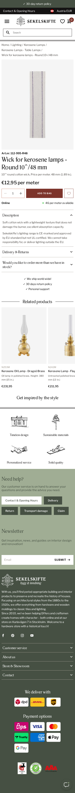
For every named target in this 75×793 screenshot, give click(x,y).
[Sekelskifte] (37, 581)
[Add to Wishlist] (68, 193)
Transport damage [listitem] (36, 510)
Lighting (17, 44)
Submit (60, 559)
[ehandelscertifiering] (36, 768)
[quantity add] (21, 193)
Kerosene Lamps (34, 44)
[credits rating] (51, 768)
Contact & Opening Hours (19, 11)
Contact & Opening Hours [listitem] (21, 500)
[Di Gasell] (22, 768)
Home (5, 44)
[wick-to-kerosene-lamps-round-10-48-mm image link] (37, 105)
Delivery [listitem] (53, 500)
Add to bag (44, 193)
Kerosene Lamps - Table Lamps (21, 50)
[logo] (36, 21)
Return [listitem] (9, 510)
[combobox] (40, 32)
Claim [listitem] (61, 510)
